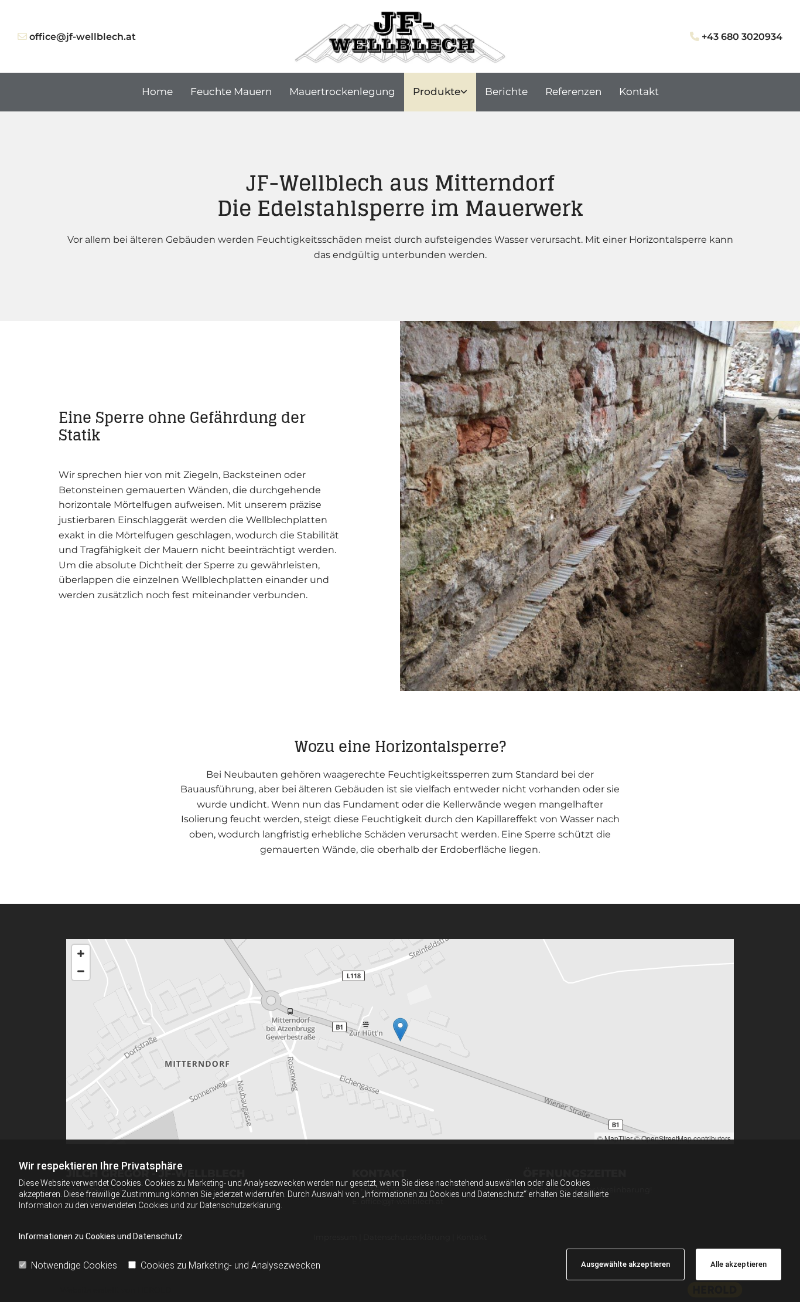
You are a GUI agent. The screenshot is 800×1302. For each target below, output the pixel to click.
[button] (400, 1030)
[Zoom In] (81, 953)
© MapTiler (615, 1138)
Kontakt (639, 91)
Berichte (506, 91)
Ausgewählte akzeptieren (625, 1264)
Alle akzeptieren (738, 1264)
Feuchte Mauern (231, 91)
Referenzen (573, 91)
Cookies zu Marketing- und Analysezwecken (230, 1265)
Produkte (436, 91)
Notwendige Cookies (74, 1265)
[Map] (400, 1041)
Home (157, 91)
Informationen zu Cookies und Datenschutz (101, 1236)
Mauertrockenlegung (342, 91)
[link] (440, 92)
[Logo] (399, 37)
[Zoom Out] (81, 971)
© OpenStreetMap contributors (682, 1138)
